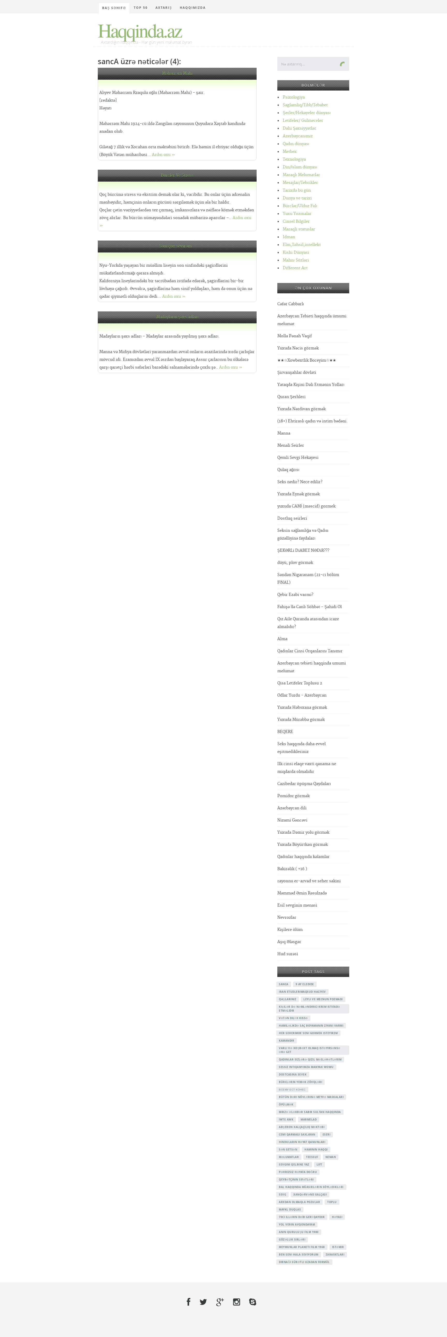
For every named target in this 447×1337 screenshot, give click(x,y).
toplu (332, 1202)
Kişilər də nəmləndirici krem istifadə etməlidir (309, 1008)
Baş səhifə (114, 8)
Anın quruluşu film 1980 (299, 1232)
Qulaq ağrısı (288, 469)
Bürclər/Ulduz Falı (300, 206)
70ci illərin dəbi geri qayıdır (302, 1217)
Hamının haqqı (316, 1149)
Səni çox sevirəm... (177, 246)
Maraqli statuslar (299, 229)
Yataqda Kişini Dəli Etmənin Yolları (310, 384)
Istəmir (338, 1247)
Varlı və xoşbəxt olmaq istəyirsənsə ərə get (309, 1050)
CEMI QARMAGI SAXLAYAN (297, 1134)
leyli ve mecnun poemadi (323, 999)
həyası (337, 1217)
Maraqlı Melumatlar (301, 175)
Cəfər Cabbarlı (290, 304)
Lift (319, 1164)
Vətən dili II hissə (293, 1018)
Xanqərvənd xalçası (310, 1194)
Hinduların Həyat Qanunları (302, 1142)
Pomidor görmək (293, 796)
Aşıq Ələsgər (289, 941)
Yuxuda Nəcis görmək (298, 348)
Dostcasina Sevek (293, 1074)
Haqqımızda (193, 7)
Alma (282, 639)
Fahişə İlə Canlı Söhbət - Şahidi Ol (309, 606)
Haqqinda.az (139, 30)
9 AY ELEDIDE (305, 984)
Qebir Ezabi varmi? (295, 594)
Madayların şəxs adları (177, 317)
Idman (289, 237)
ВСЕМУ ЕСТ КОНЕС (292, 1089)
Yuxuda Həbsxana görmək (302, 707)
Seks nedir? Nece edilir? (299, 482)
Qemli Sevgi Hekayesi (297, 457)
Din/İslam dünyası (300, 167)
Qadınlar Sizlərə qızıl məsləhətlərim (310, 1059)
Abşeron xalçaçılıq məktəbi (301, 1127)
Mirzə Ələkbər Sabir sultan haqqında (310, 1112)
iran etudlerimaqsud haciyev (302, 992)
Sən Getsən (288, 1149)
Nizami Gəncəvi (292, 820)
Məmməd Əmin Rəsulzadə (302, 893)
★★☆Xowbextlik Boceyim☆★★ (306, 360)
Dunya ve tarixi (297, 198)
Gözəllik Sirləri (292, 1239)
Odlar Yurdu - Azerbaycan (301, 695)
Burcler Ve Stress (177, 175)
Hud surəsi (287, 954)
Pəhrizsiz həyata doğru (298, 1172)
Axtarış (163, 7)
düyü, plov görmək (295, 562)
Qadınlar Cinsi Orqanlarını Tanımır (309, 651)
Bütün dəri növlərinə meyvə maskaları (311, 1097)
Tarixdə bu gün (297, 190)
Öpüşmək (286, 1104)
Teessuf (312, 1157)
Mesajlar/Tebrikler (300, 182)
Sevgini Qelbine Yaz (294, 1164)
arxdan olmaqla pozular (299, 1202)
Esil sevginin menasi (297, 905)
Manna (283, 433)
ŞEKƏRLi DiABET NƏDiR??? (303, 550)
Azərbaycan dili (292, 808)
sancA (283, 984)
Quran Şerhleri (291, 396)
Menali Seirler (290, 445)
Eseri (327, 1134)
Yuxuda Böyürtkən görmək (302, 844)
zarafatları (335, 1254)
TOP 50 (141, 7)
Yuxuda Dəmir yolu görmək (303, 832)
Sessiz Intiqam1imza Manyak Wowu (306, 1067)
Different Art (295, 268)
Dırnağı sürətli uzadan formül (304, 1262)
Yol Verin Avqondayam (297, 1224)
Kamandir (286, 1040)
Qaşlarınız (287, 999)
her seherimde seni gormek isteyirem (308, 1033)
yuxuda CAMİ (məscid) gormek (306, 506)
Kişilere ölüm (290, 929)
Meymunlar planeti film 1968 (302, 1247)
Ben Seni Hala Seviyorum (298, 1254)
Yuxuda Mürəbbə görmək (301, 719)
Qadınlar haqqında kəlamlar (303, 856)
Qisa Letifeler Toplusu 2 (299, 683)
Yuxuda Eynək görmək (298, 494)
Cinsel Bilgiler (296, 221)
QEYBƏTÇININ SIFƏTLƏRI (296, 1179)
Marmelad (309, 1119)
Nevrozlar (286, 917)
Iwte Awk (286, 1119)
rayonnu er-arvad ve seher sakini (309, 881)
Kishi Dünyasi (296, 252)
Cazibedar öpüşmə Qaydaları (304, 783)
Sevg (282, 1194)
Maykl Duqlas (290, 1209)
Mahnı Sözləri (296, 260)
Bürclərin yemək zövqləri (300, 1082)
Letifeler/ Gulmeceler (303, 120)
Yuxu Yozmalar (297, 213)
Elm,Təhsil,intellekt (302, 244)
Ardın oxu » (163, 154)
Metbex (290, 151)
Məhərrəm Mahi (177, 73)
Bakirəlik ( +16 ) (292, 869)
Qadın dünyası (296, 143)
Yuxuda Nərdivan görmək (301, 409)
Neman (330, 1157)
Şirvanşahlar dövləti (296, 372)
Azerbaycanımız (298, 136)
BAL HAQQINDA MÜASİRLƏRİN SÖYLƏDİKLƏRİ (311, 1187)
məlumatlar (289, 1157)
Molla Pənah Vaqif (294, 336)
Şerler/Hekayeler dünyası (307, 112)
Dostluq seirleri (292, 518)
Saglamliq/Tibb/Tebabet (305, 105)
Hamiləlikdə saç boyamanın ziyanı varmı (311, 1025)
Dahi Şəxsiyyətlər (299, 128)
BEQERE (285, 731)
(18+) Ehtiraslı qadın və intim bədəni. (312, 421)
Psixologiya (294, 97)
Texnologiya (294, 159)
